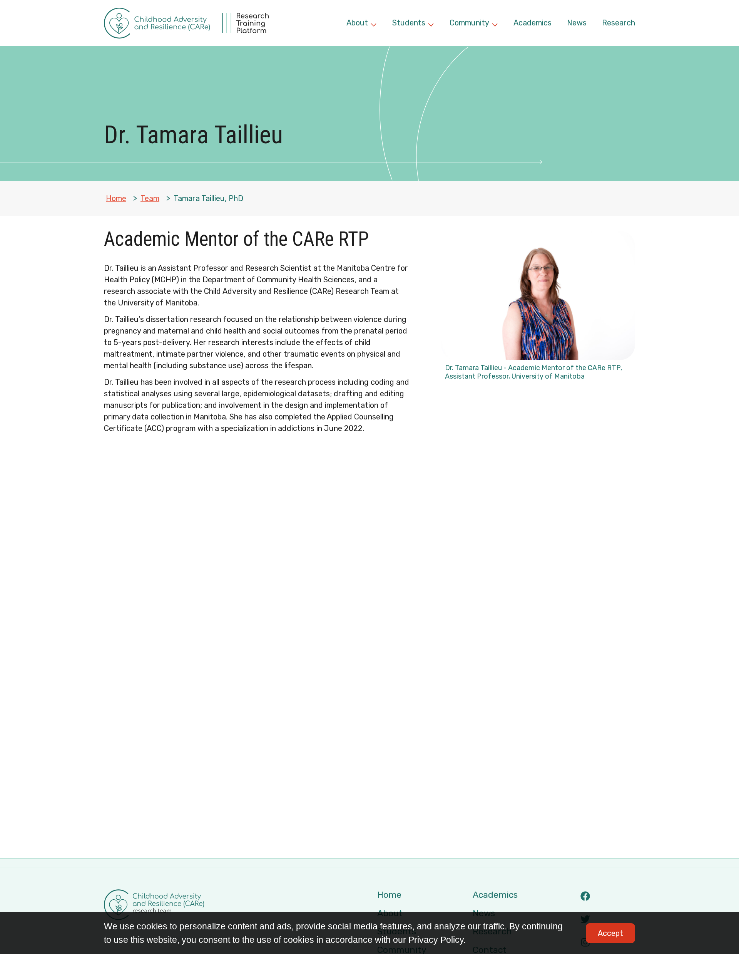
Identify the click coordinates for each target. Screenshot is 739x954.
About (361, 23)
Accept (610, 933)
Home (116, 198)
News (577, 22)
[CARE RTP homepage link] (186, 23)
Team (149, 198)
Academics (532, 22)
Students (413, 23)
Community (474, 23)
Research (618, 22)
